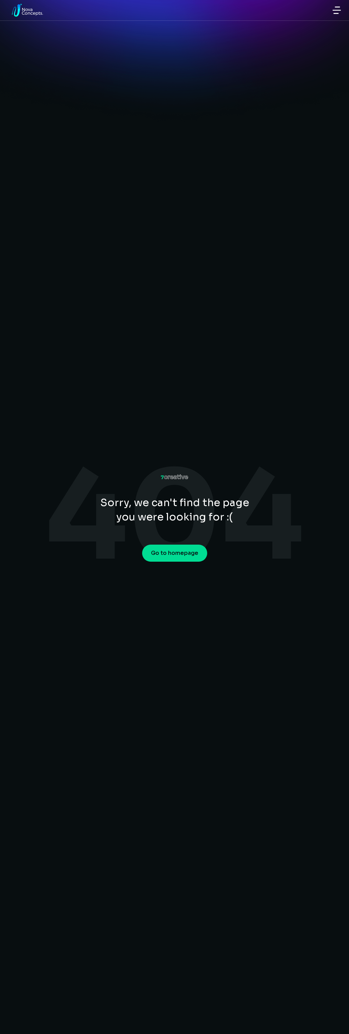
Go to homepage (174, 553)
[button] (336, 10)
